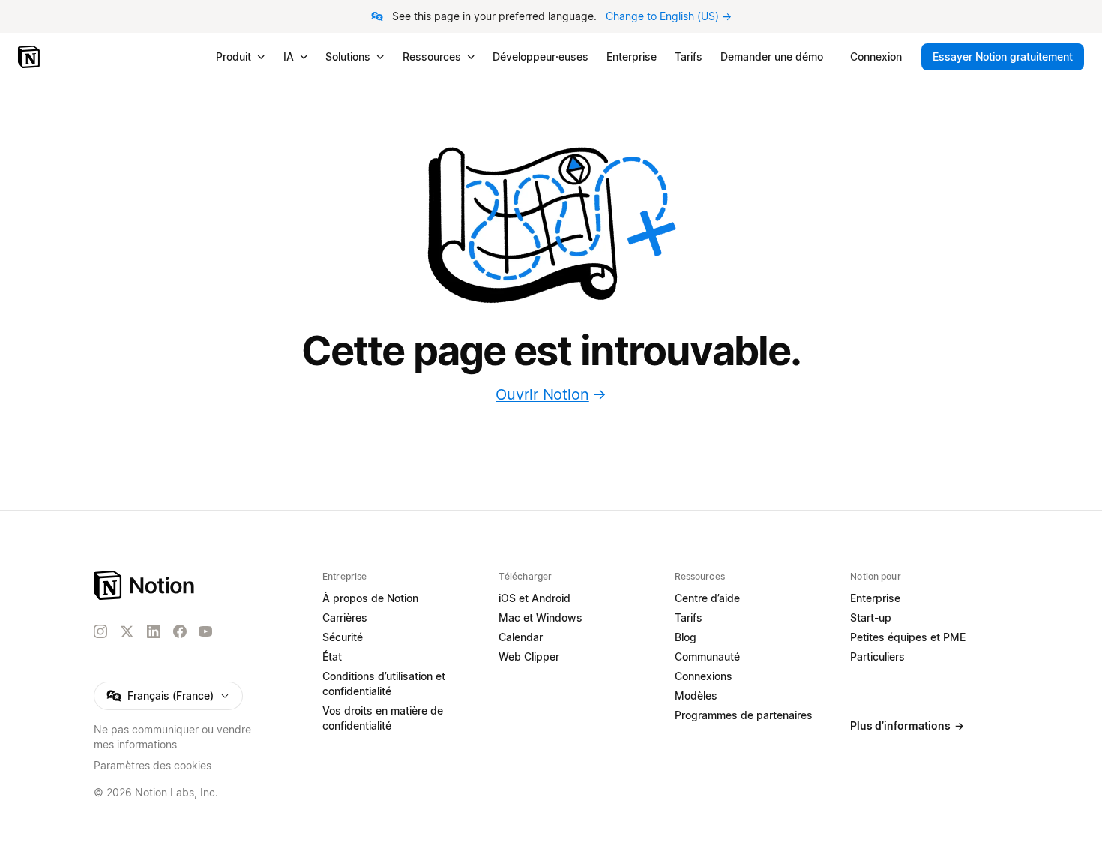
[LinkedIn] (153, 631)
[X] (126, 632)
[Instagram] (100, 631)
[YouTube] (205, 631)
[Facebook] (180, 631)
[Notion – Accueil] (30, 57)
